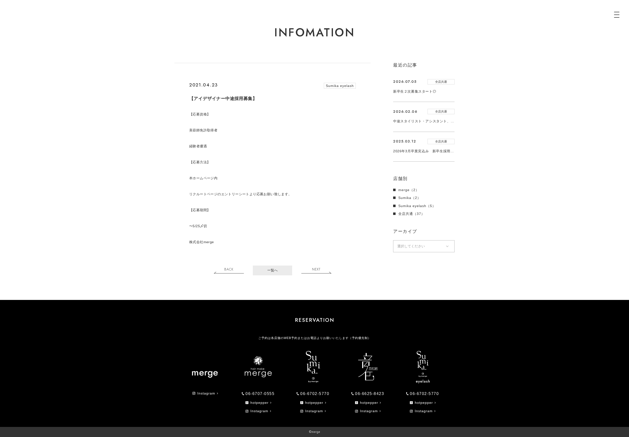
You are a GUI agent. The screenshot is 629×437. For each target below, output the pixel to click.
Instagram (206, 393)
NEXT (316, 269)
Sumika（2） (409, 198)
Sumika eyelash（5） (417, 206)
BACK (228, 269)
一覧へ (272, 270)
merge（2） (408, 190)
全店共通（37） (411, 214)
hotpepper (259, 403)
